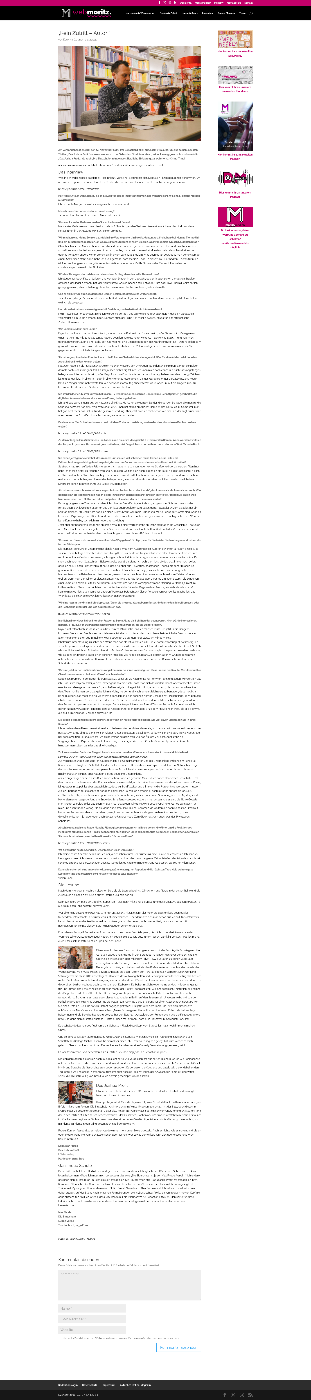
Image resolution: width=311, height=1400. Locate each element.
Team (242, 13)
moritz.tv (219, 3)
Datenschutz (89, 1385)
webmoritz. (186, 3)
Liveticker (207, 13)
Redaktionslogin (68, 1385)
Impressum (108, 1385)
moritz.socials (234, 3)
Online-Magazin (226, 13)
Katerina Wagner (73, 39)
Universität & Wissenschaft (140, 13)
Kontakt (248, 3)
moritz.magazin (203, 3)
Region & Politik (168, 13)
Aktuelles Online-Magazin (135, 1385)
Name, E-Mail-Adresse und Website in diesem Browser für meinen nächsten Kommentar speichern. (121, 1338)
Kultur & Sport (190, 13)
